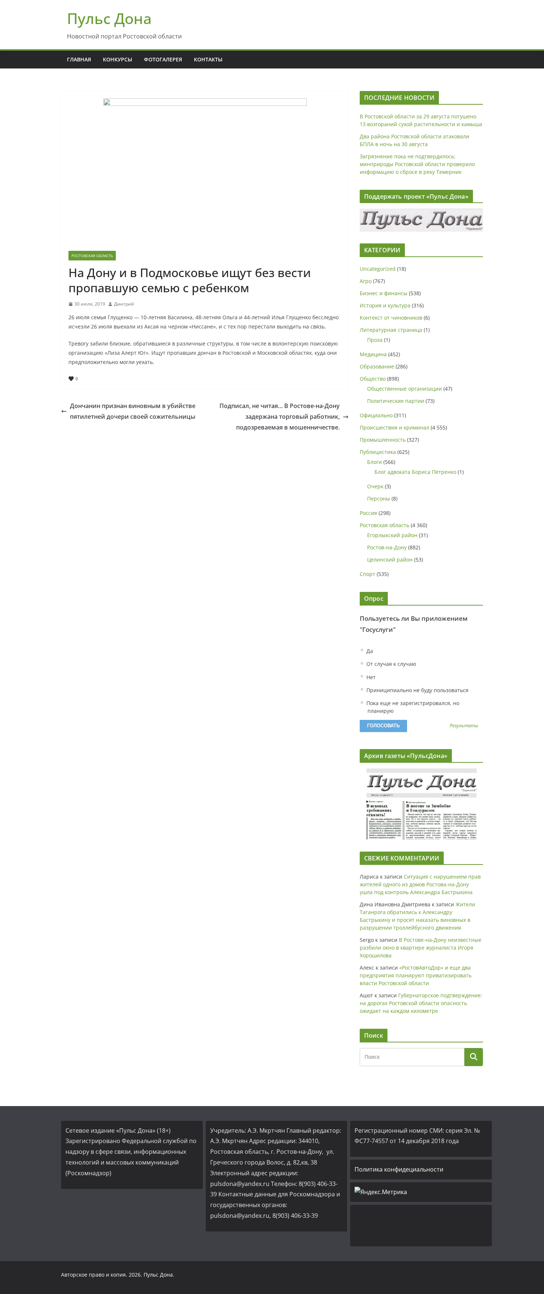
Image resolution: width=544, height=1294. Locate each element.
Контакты (208, 59)
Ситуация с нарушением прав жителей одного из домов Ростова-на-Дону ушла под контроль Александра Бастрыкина (420, 884)
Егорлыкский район (392, 535)
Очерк (375, 486)
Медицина (373, 354)
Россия (368, 512)
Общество (373, 378)
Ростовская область (92, 255)
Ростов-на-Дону (387, 547)
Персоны (378, 498)
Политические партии (395, 400)
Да (369, 650)
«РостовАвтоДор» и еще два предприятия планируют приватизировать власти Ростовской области (415, 975)
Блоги (374, 461)
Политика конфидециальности (399, 1169)
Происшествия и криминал (394, 427)
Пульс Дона (109, 18)
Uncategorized (378, 268)
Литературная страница (391, 329)
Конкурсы (117, 59)
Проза (375, 339)
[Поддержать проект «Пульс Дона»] (421, 220)
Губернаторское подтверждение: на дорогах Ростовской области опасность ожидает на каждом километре (421, 1003)
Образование (377, 366)
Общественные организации (404, 388)
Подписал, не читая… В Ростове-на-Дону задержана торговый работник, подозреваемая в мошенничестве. (279, 416)
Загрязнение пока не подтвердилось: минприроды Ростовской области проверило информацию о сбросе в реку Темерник (417, 164)
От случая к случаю (390, 663)
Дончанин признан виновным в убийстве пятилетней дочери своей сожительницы (132, 411)
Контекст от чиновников (391, 317)
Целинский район (390, 559)
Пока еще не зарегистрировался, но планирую (412, 707)
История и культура (385, 305)
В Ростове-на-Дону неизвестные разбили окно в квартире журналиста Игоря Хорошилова (420, 947)
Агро (366, 280)
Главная (79, 59)
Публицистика (378, 451)
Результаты (464, 726)
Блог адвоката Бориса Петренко (415, 471)
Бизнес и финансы (383, 293)
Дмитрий (124, 304)
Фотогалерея (163, 59)
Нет (370, 677)
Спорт (367, 573)
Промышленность (383, 439)
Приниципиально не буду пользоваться (417, 690)
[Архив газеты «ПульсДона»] (421, 804)
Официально (376, 415)
